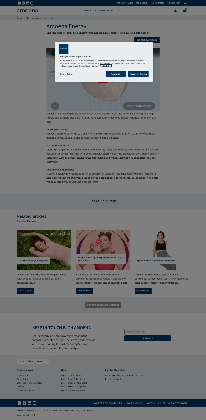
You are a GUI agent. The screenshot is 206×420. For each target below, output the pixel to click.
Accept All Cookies (138, 74)
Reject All (115, 74)
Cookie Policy (105, 66)
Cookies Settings (67, 74)
